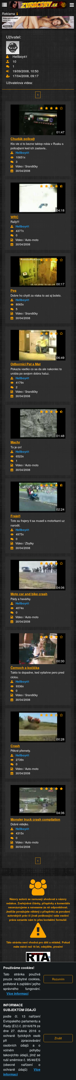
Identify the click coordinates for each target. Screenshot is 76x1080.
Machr (15, 442)
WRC (14, 217)
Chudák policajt (23, 138)
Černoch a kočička (25, 667)
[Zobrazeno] (12, 157)
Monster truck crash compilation (35, 819)
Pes (13, 290)
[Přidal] (12, 152)
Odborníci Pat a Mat (26, 364)
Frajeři (15, 516)
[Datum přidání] (12, 170)
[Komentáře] (12, 161)
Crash (15, 746)
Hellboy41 (22, 153)
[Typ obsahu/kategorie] (12, 166)
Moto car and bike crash (29, 594)
